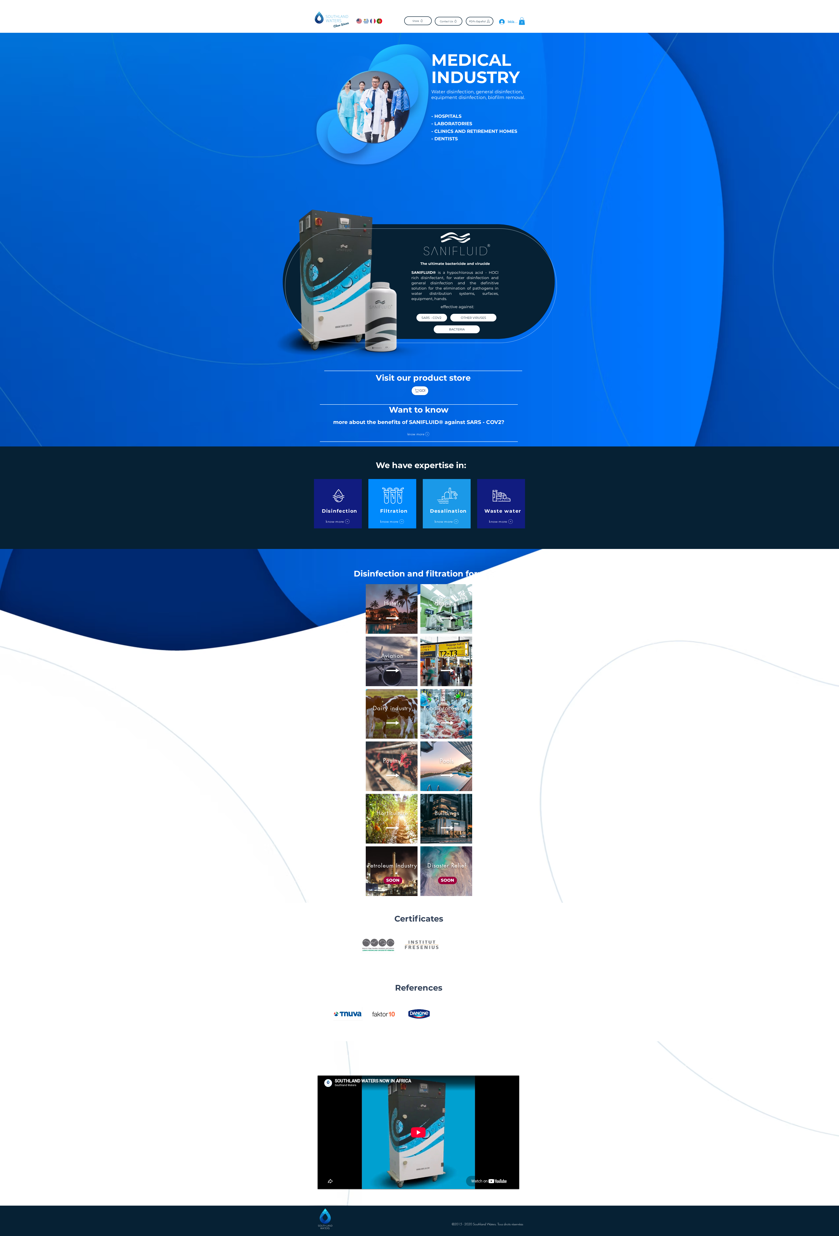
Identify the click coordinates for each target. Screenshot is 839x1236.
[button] (522, 21)
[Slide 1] (415, 953)
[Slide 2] (420, 953)
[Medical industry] (415, 190)
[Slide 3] (425, 953)
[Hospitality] (423, 190)
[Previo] (24, 118)
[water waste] (411, 190)
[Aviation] (419, 190)
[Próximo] (814, 118)
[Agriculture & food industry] (427, 190)
